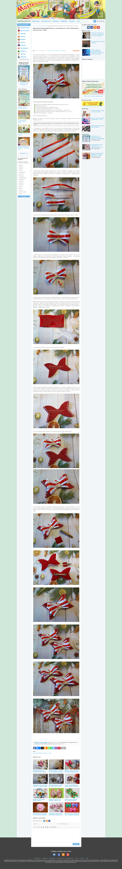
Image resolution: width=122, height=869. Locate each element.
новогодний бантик (37, 753)
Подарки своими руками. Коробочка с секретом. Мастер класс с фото (97, 154)
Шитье (20, 188)
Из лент (48, 50)
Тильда (20, 170)
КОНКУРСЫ (56, 21)
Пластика (21, 181)
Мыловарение (24, 48)
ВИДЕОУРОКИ (35, 21)
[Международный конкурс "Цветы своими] (24, 114)
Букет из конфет (25, 30)
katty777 (36, 50)
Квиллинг (23, 45)
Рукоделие (21, 175)
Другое (20, 193)
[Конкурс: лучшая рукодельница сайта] (24, 94)
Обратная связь (37, 858)
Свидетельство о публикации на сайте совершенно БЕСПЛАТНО (97, 137)
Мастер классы (60, 858)
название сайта (24, 21)
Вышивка (23, 33)
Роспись (21, 190)
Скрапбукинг (22, 179)
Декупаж (23, 39)
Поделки (21, 168)
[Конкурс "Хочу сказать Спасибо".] (24, 128)
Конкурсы (45, 858)
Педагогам (23, 57)
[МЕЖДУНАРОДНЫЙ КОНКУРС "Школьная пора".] (24, 141)
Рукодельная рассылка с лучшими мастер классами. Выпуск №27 (97, 146)
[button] (34, 827)
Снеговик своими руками (54, 50)
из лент (49, 753)
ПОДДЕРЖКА (64, 21)
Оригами (23, 54)
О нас (76, 858)
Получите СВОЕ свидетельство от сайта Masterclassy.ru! (24, 83)
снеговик (45, 753)
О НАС (78, 21)
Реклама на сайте (69, 858)
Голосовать (23, 196)
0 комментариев (63, 50)
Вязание (23, 36)
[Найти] (94, 21)
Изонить (23, 42)
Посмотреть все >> (24, 153)
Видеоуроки (52, 858)
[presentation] (34, 827)
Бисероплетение (25, 27)
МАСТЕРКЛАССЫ (46, 21)
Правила (82, 858)
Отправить (76, 844)
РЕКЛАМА (72, 21)
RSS (87, 858)
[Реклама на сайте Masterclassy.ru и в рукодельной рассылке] (93, 105)
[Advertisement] (56, 41)
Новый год (23, 51)
